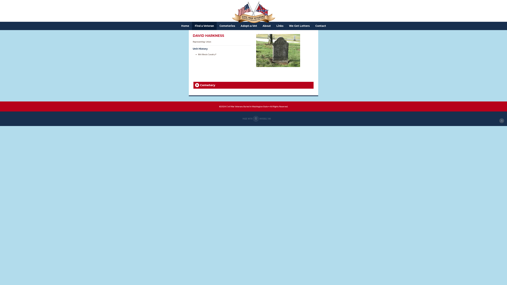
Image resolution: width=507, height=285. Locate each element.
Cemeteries (227, 25)
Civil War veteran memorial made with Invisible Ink (256, 118)
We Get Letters (299, 25)
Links (279, 25)
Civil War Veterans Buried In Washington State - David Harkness (253, 12)
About (267, 25)
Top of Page (501, 120)
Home (185, 25)
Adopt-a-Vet (249, 25)
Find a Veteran (204, 25)
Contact (320, 25)
